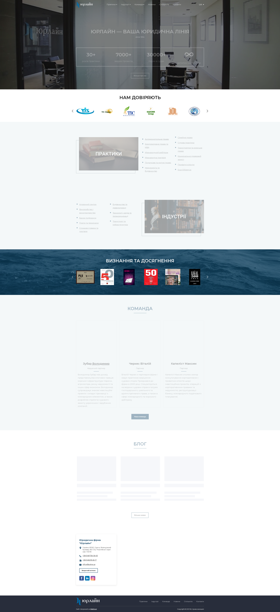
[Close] (151, 550)
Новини (152, 4)
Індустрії (125, 4)
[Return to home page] (84, 5)
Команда (139, 4)
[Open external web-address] (85, 277)
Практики (111, 4)
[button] (140, 75)
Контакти (177, 4)
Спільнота (164, 4)
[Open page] (96, 340)
